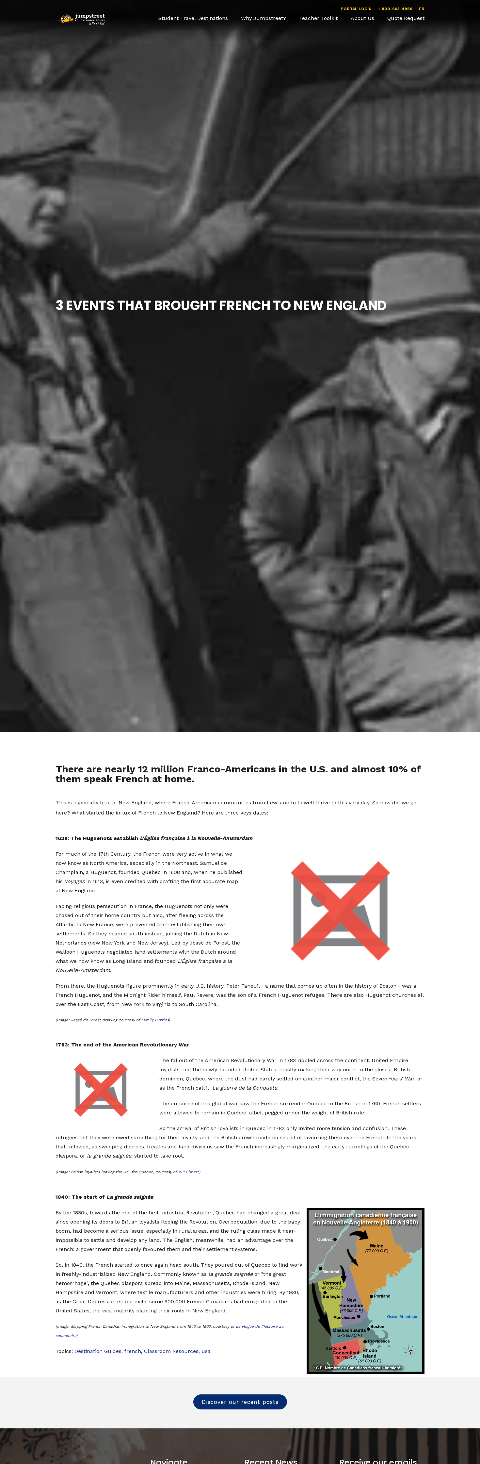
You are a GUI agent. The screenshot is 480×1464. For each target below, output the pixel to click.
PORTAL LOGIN (356, 9)
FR (421, 9)
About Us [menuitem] (362, 18)
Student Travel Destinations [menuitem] (193, 18)
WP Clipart (188, 1172)
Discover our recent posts (240, 1402)
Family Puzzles (154, 1020)
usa (206, 1351)
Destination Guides (97, 1351)
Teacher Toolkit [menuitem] (318, 18)
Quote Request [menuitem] (405, 18)
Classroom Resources (171, 1351)
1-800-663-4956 (395, 9)
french (132, 1351)
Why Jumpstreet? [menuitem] (263, 18)
